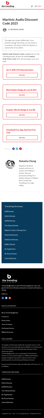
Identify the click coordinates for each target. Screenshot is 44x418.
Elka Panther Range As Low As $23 (21, 90)
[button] (38, 6)
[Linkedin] (9, 298)
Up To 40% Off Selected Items (19, 70)
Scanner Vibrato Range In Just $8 (20, 110)
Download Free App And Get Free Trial (21, 131)
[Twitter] (6, 298)
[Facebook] (3, 298)
